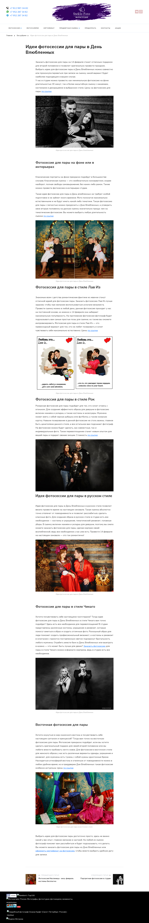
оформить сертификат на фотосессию (55, 850)
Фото (18, 907)
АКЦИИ (118, 28)
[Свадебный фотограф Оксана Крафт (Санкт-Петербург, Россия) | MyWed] (40, 912)
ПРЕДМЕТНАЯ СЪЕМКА (68, 28)
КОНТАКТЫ (105, 28)
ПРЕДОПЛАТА (90, 28)
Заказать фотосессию (94, 646)
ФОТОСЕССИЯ (14, 28)
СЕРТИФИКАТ (49, 28)
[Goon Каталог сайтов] (11, 895)
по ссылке (46, 91)
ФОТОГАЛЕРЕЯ (33, 28)
